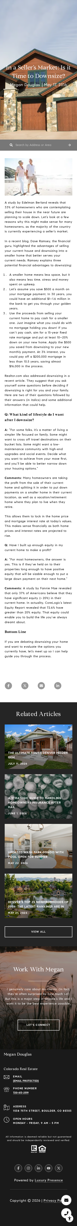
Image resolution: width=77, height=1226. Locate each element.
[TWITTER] (58, 1168)
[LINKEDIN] (38, 1168)
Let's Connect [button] (38, 1025)
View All (38, 931)
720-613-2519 (21, 1092)
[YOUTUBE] (48, 1168)
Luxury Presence (49, 1180)
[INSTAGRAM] (28, 1168)
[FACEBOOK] (18, 1168)
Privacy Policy (55, 1201)
